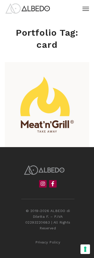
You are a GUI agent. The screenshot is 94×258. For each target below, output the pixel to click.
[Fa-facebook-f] (53, 184)
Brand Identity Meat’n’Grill (46, 134)
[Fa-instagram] (43, 184)
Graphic (48, 143)
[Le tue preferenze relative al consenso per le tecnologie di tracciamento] (85, 249)
